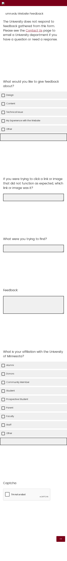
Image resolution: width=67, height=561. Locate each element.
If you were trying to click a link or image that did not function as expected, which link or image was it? (33, 183)
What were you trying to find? (25, 239)
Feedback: (10, 290)
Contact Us (34, 30)
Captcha (9, 483)
